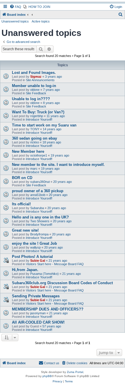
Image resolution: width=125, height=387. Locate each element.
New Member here (28, 151)
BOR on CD (22, 178)
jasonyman (38, 313)
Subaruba (37, 208)
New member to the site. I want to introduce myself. (58, 164)
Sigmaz (36, 76)
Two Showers (39, 221)
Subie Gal (37, 260)
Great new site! (25, 230)
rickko (34, 142)
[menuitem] (15, 6)
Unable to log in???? (31, 99)
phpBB (47, 376)
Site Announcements (40, 80)
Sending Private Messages (36, 296)
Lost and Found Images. (34, 72)
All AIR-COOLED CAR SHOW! (38, 322)
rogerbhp (36, 116)
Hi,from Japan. (25, 270)
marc (34, 168)
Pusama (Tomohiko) (44, 273)
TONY (34, 129)
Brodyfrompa (39, 234)
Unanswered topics (15, 21)
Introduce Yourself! (39, 119)
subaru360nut (40, 181)
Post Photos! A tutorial (32, 256)
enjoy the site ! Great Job (34, 243)
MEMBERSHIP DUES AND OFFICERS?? (47, 309)
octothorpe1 (38, 155)
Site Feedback (36, 93)
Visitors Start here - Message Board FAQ (55, 264)
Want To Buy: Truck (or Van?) (38, 112)
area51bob (37, 195)
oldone (35, 89)
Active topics (41, 21)
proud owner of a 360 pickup (37, 191)
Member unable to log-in (34, 86)
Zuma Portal (75, 372)
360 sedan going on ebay (34, 138)
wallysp (35, 247)
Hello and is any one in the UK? (40, 217)
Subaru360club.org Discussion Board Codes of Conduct (62, 283)
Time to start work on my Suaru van (44, 125)
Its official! (21, 204)
